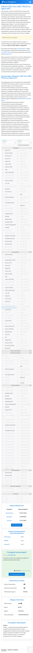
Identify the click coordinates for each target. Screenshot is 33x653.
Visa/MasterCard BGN (10, 460)
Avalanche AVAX (8, 342)
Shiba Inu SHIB (8, 317)
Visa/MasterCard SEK (9, 447)
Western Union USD (9, 488)
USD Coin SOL (8, 309)
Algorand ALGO (8, 331)
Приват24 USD (8, 466)
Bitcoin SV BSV (8, 257)
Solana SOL (7, 188)
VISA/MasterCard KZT (10, 433)
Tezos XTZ (7, 334)
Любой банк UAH (9, 213)
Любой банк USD (9, 208)
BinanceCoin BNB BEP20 (10, 186)
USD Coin (7, 304)
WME (6, 355)
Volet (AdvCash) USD (9, 202)
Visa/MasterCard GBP (9, 427)
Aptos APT (9, 54)
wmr (6, 496)
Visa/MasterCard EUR (9, 419)
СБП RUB (7, 216)
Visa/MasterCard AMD (10, 436)
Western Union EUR (9, 491)
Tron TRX (7, 183)
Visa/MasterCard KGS (9, 455)
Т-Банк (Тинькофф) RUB (10, 224)
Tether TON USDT (9, 180)
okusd (6, 499)
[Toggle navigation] (30, 2)
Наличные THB (8, 483)
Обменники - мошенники (13, 649)
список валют (21, 48)
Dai (6, 337)
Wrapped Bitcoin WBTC (10, 260)
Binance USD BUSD (9, 328)
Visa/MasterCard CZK (9, 452)
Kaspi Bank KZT (8, 230)
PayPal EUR (7, 380)
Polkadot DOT (8, 339)
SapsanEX (6, 544)
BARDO (6, 540)
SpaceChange (9, 513)
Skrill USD (7, 382)
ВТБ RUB (7, 227)
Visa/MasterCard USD (9, 233)
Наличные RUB (8, 244)
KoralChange (11, 555)
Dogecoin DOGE (8, 166)
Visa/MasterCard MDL (10, 438)
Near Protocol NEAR (9, 345)
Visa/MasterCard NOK (10, 458)
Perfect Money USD (9, 360)
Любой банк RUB (9, 210)
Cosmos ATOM (8, 320)
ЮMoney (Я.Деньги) (9, 197)
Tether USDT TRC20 (9, 175)
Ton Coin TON (8, 191)
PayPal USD (7, 199)
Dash (6, 169)
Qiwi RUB (7, 358)
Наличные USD (8, 241)
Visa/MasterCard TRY (9, 444)
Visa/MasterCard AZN (9, 463)
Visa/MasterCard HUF (9, 441)
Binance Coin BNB (9, 315)
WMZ (6, 194)
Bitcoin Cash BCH (9, 153)
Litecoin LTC (7, 158)
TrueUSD (7, 312)
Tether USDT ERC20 (9, 172)
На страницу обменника (17, 574)
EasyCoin (9, 520)
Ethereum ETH (8, 155)
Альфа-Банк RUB (9, 222)
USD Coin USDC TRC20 (10, 306)
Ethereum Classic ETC (9, 326)
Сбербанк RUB (8, 219)
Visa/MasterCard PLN (9, 449)
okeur (6, 501)
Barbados (9, 516)
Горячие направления (23, 145)
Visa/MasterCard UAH (9, 238)
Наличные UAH (8, 249)
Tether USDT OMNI (9, 323)
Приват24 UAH (8, 409)
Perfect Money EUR (9, 363)
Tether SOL (7, 301)
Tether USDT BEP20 (9, 177)
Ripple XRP (7, 161)
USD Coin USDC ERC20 (10, 290)
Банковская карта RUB (10, 235)
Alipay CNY (7, 205)
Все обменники (16, 525)
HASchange (7, 537)
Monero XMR (8, 164)
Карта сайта (3, 649)
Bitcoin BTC (7, 150)
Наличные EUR (8, 246)
